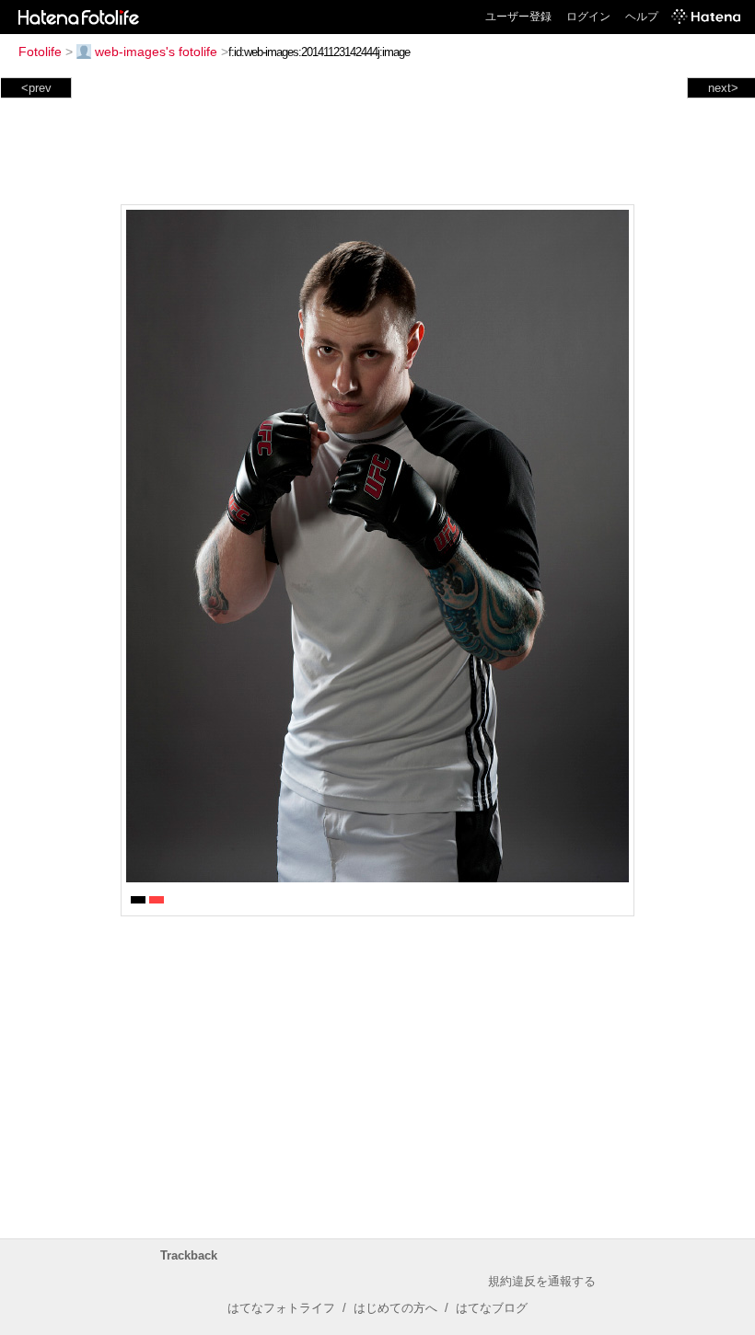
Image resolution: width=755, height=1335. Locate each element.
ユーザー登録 (518, 16)
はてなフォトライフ (281, 1308)
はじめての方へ (395, 1308)
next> (723, 88)
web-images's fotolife (156, 51)
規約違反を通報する (542, 1281)
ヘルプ (641, 16)
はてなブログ (492, 1308)
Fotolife (40, 51)
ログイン (588, 16)
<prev (36, 88)
